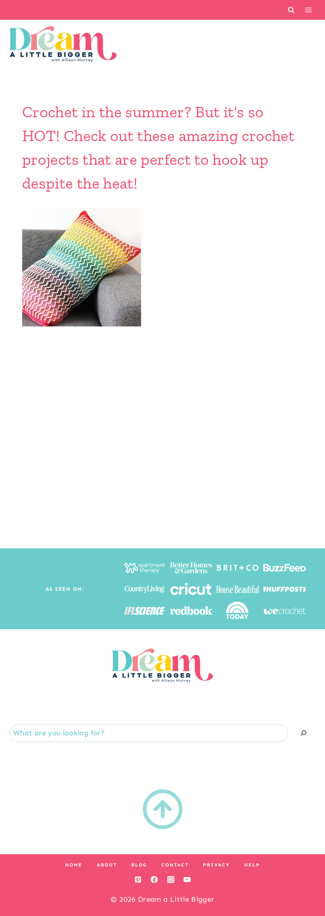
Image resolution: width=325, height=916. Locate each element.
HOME (73, 865)
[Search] (303, 733)
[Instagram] (171, 879)
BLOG (139, 865)
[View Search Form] (291, 9)
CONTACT (175, 865)
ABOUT (107, 865)
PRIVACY (216, 865)
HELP (252, 865)
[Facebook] (154, 879)
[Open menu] (308, 10)
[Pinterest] (138, 879)
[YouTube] (187, 879)
